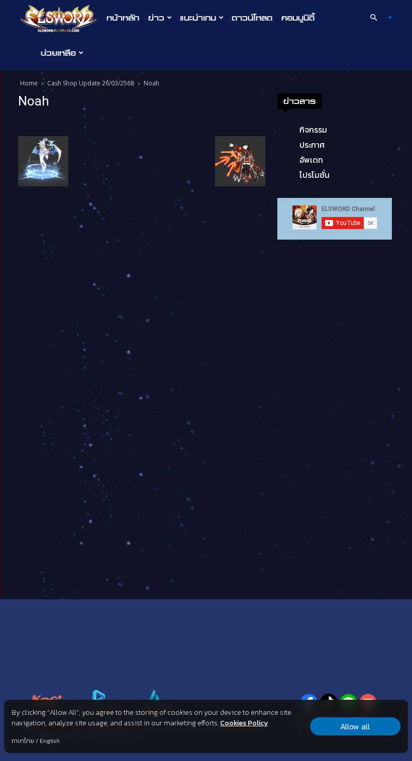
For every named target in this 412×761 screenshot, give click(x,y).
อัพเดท (311, 160)
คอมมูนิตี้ (298, 17)
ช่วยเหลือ (58, 52)
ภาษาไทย (23, 740)
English (50, 740)
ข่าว (156, 17)
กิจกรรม (313, 130)
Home (29, 83)
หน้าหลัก (123, 17)
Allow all (355, 726)
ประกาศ (312, 145)
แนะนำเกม (198, 17)
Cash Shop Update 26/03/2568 (90, 83)
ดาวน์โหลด (252, 17)
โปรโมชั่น (314, 175)
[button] (377, 17)
